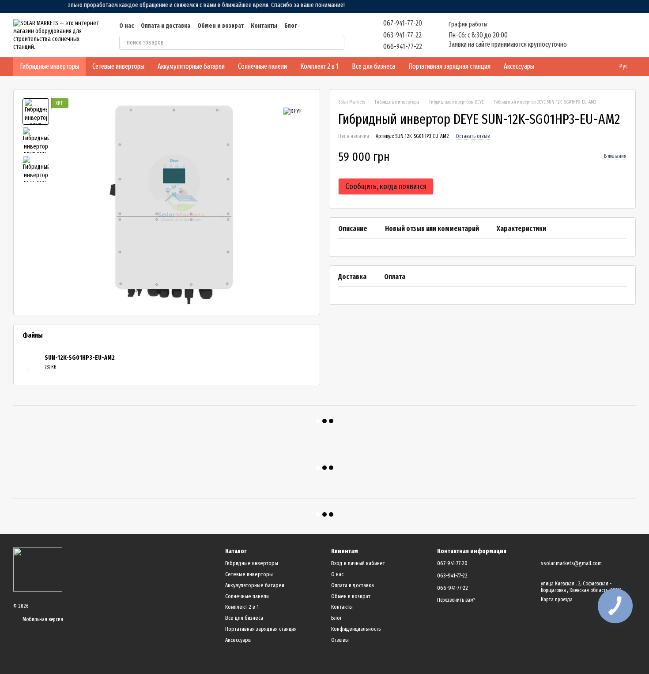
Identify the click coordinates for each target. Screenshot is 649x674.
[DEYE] (292, 111)
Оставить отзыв (473, 137)
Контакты (264, 26)
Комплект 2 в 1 (319, 66)
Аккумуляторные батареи (191, 66)
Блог (290, 26)
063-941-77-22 (402, 35)
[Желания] (583, 35)
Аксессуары (519, 66)
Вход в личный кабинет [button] (358, 563)
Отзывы (340, 640)
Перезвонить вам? (456, 600)
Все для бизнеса (373, 66)
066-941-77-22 (402, 46)
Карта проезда (557, 599)
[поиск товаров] (337, 43)
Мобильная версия (42, 619)
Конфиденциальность (356, 629)
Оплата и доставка (165, 26)
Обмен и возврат (220, 26)
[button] (642, 6)
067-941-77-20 (402, 23)
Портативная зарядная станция (449, 66)
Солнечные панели (262, 66)
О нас (126, 26)
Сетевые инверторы (118, 66)
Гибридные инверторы (49, 66)
